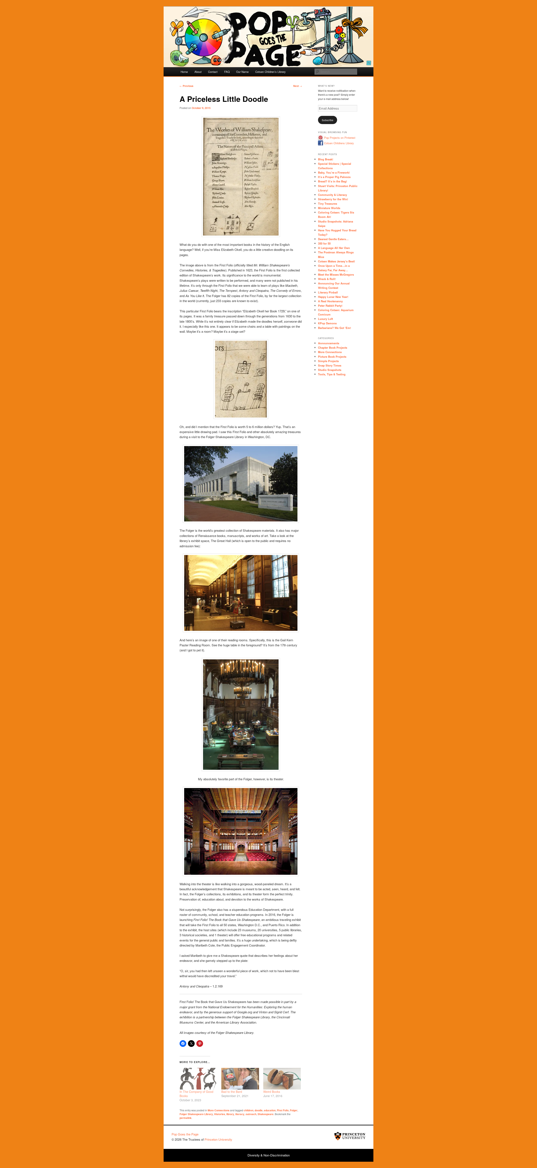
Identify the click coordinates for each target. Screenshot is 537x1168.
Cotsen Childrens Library (339, 143)
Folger (293, 1110)
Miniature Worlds (329, 208)
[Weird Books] (282, 1078)
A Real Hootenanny (330, 301)
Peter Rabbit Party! (330, 306)
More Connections (218, 1110)
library (230, 1114)
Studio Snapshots (329, 370)
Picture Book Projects (332, 357)
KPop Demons (327, 323)
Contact (213, 72)
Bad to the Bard (231, 1091)
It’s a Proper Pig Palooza (334, 177)
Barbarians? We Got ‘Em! (334, 328)
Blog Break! (325, 159)
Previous (186, 86)
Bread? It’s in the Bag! (332, 181)
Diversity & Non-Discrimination (269, 1155)
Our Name (242, 72)
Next (297, 86)
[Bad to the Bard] (240, 1078)
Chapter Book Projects (332, 348)
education (270, 1110)
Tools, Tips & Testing (331, 374)
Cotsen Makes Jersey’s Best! (336, 261)
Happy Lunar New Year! (333, 297)
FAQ (227, 72)
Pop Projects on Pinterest (339, 138)
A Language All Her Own (334, 248)
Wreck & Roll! (327, 279)
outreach (251, 1114)
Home (184, 72)
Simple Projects (328, 361)
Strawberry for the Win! (333, 199)
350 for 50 (324, 243)
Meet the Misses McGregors (336, 274)
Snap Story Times (329, 365)
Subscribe (327, 120)
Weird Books (271, 1091)
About (198, 72)
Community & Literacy (332, 195)
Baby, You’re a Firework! (334, 172)
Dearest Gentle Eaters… (333, 239)
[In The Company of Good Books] (198, 1078)
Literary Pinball (328, 292)
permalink (186, 1118)
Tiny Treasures (327, 204)
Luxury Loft (325, 319)
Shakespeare (266, 1114)
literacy (239, 1114)
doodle (259, 1110)
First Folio (283, 1110)
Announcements (328, 343)
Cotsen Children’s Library (270, 72)
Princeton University (349, 1136)
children (248, 1110)
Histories (219, 1114)
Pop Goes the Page (185, 1134)
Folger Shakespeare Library (196, 1114)
